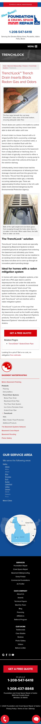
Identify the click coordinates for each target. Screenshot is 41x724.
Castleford (8, 484)
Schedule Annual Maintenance (20, 5)
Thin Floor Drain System (12, 404)
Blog (20, 608)
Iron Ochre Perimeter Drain (13, 407)
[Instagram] (9, 654)
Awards (20, 597)
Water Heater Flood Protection (13, 420)
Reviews (21, 637)
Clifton (7, 487)
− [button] (33, 539)
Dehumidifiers (8, 392)
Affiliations (20, 616)
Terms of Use (22, 708)
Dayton (7, 489)
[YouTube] (13, 654)
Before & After (20, 648)
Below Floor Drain (10, 398)
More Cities (7, 500)
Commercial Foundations (20, 580)
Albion (7, 467)
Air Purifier (20, 584)
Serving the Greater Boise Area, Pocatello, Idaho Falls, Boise (20, 37)
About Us (20, 594)
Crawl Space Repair (20, 569)
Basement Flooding (9, 434)
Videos (20, 644)
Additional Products (10, 423)
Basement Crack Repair (10, 431)
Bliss (6, 474)
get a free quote (20, 669)
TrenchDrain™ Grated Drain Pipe (21, 343)
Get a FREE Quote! (20, 333)
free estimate (15, 355)
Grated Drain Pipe (10, 410)
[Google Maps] (3, 654)
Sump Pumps (21, 576)
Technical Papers (20, 601)
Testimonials (20, 629)
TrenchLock (8, 413)
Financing (20, 612)
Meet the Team (20, 605)
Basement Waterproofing (14, 375)
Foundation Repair (20, 565)
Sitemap (32, 708)
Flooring (6, 389)
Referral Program (20, 619)
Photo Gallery (7, 438)
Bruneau (8, 477)
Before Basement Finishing (11, 382)
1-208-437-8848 (20, 688)
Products (5, 386)
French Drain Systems (11, 395)
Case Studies (20, 633)
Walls (4, 417)
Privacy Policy (11, 708)
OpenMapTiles (16, 543)
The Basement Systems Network (14, 427)
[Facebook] (6, 654)
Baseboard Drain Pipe (11, 401)
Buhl (6, 479)
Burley (7, 482)
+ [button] (33, 535)
